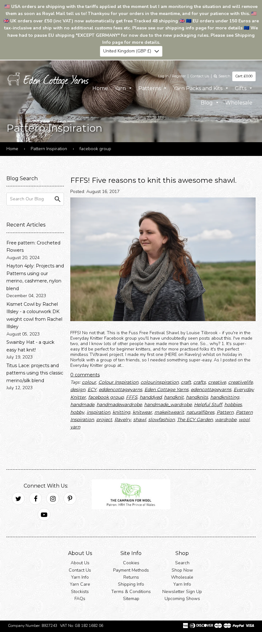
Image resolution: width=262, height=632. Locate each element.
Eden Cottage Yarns (166, 389)
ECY (92, 389)
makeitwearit (169, 412)
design (77, 389)
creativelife (240, 382)
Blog (207, 103)
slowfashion (161, 419)
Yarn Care (80, 584)
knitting (121, 412)
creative (217, 382)
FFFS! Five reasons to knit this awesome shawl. (153, 180)
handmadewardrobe (119, 404)
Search (182, 563)
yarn (75, 427)
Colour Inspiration (118, 382)
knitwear (142, 412)
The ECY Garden (195, 419)
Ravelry (122, 419)
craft (186, 382)
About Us (80, 563)
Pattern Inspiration (49, 149)
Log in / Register (172, 76)
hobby (77, 412)
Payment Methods (131, 570)
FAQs (79, 599)
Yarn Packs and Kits (198, 88)
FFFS (131, 397)
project (104, 419)
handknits (197, 397)
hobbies (233, 404)
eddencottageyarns (120, 389)
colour (89, 382)
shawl (139, 419)
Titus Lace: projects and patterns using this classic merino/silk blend (34, 373)
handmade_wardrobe (168, 404)
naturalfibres (200, 412)
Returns (131, 577)
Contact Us (199, 76)
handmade (82, 404)
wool (244, 419)
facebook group (106, 397)
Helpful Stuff (208, 404)
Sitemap (131, 599)
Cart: (243, 76)
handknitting (224, 397)
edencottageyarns (211, 389)
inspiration (98, 412)
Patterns (150, 88)
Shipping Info (131, 584)
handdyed (151, 397)
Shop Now (182, 570)
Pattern (225, 412)
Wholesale (238, 103)
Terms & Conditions (131, 591)
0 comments (85, 374)
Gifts (241, 88)
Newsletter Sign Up (182, 591)
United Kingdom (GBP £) (127, 51)
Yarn (120, 88)
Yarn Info (80, 577)
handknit (174, 397)
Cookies (131, 563)
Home (100, 88)
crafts (199, 382)
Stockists (80, 591)
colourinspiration (160, 382)
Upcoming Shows (182, 599)
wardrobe (225, 419)
